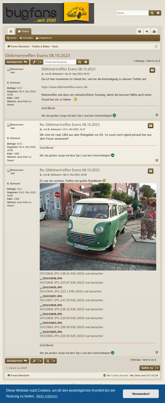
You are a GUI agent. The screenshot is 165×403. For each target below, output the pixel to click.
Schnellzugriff (11, 32)
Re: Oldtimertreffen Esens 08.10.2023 (69, 124)
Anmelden (28, 38)
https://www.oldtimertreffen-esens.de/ (64, 87)
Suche (13, 38)
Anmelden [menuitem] (147, 32)
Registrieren (45, 38)
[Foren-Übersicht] (48, 13)
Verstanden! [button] (141, 393)
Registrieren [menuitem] (155, 32)
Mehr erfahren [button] (47, 396)
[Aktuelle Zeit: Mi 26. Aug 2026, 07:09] (156, 46)
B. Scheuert (13, 82)
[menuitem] (139, 31)
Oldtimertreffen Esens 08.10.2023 (37, 55)
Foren (25, 31)
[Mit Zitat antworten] (152, 70)
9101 (19, 88)
